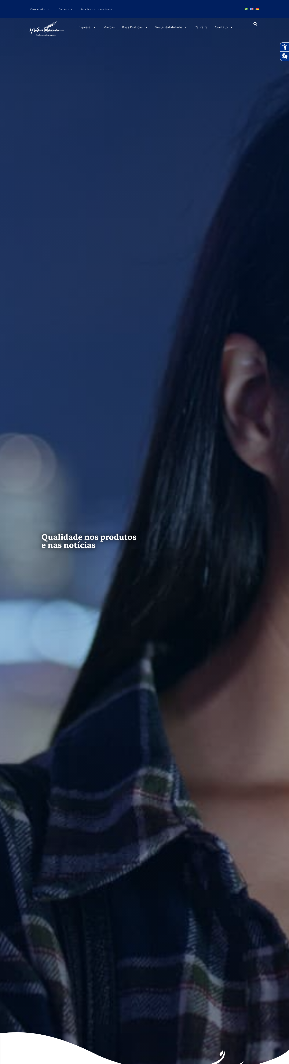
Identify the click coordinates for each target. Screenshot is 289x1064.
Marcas (109, 27)
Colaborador (37, 9)
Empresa (83, 27)
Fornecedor (65, 9)
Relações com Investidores (96, 9)
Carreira (201, 27)
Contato (221, 27)
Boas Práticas (132, 27)
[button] (255, 23)
